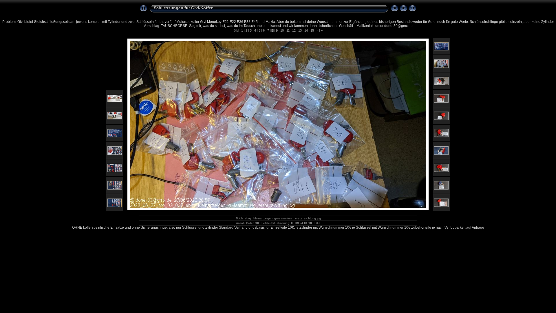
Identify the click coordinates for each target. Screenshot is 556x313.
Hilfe (317, 223)
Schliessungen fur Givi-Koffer (183, 8)
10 (282, 30)
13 (300, 30)
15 (312, 30)
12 (294, 30)
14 (306, 30)
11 (288, 30)
